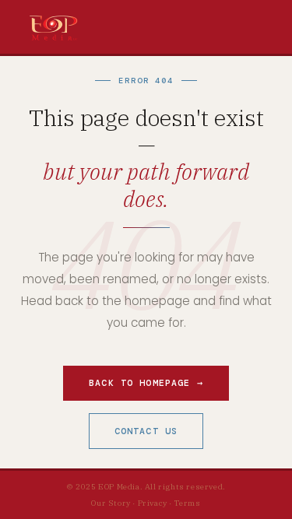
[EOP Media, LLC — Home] (53, 27)
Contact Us (146, 431)
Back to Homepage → (146, 383)
